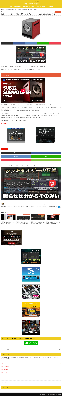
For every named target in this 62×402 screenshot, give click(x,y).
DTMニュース (31, 6)
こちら (4, 358)
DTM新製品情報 (25, 6)
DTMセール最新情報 (17, 6)
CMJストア (44, 6)
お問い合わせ (50, 6)
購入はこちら (4, 123)
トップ (10, 6)
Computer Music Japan (31, 4)
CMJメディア (38, 6)
